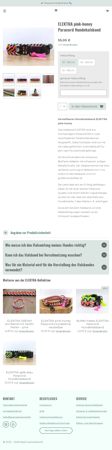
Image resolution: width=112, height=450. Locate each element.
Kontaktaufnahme (12, 411)
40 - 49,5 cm (86, 62)
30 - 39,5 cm (68, 62)
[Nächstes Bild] (50, 47)
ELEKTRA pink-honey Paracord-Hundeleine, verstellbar (56, 324)
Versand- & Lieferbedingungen (91, 411)
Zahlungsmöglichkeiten (88, 417)
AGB (42, 411)
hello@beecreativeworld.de (17, 417)
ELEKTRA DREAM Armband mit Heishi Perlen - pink (19, 324)
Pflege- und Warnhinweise (89, 423)
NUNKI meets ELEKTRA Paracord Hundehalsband (92, 324)
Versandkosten (70, 44)
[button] (9, 79)
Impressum (46, 405)
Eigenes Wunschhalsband (89, 405)
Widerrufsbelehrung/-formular (55, 423)
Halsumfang (67, 55)
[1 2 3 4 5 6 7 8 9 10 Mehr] (62, 106)
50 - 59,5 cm (68, 70)
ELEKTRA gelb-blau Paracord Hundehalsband (19, 375)
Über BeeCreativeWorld (15, 405)
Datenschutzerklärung (51, 417)
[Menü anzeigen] (4, 11)
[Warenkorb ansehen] (107, 11)
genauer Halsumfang (72, 78)
